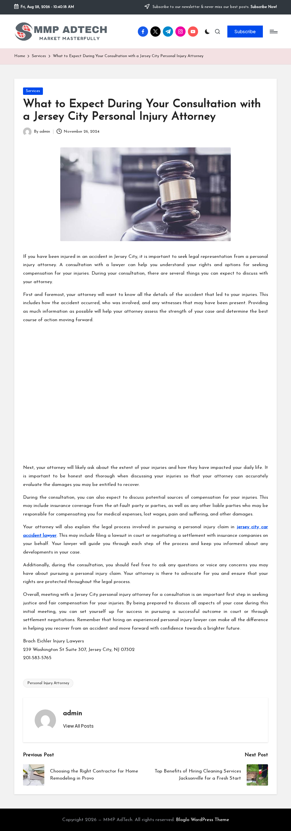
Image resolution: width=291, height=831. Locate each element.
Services (33, 91)
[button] (245, 31)
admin (72, 713)
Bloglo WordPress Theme (202, 819)
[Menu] (273, 32)
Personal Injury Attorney (48, 683)
